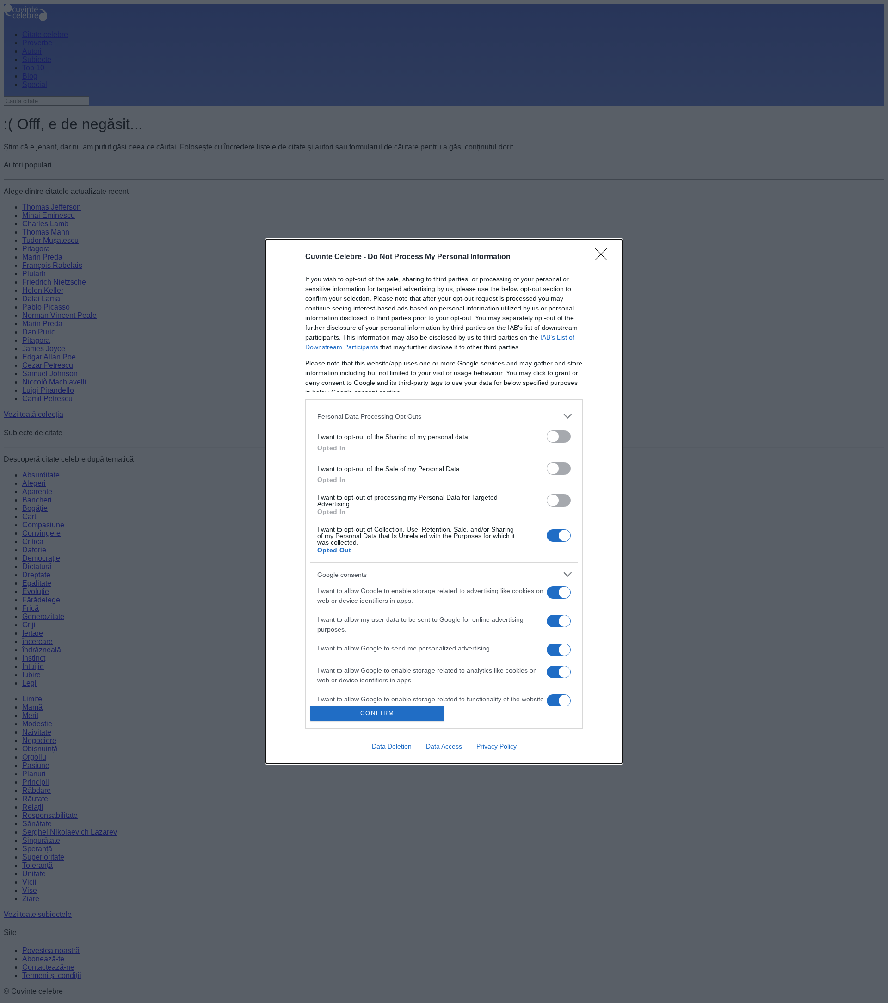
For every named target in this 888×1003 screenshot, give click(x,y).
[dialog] (444, 501)
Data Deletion (392, 746)
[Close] (604, 257)
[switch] (559, 436)
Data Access (444, 746)
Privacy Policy (496, 746)
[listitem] (444, 416)
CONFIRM (377, 713)
